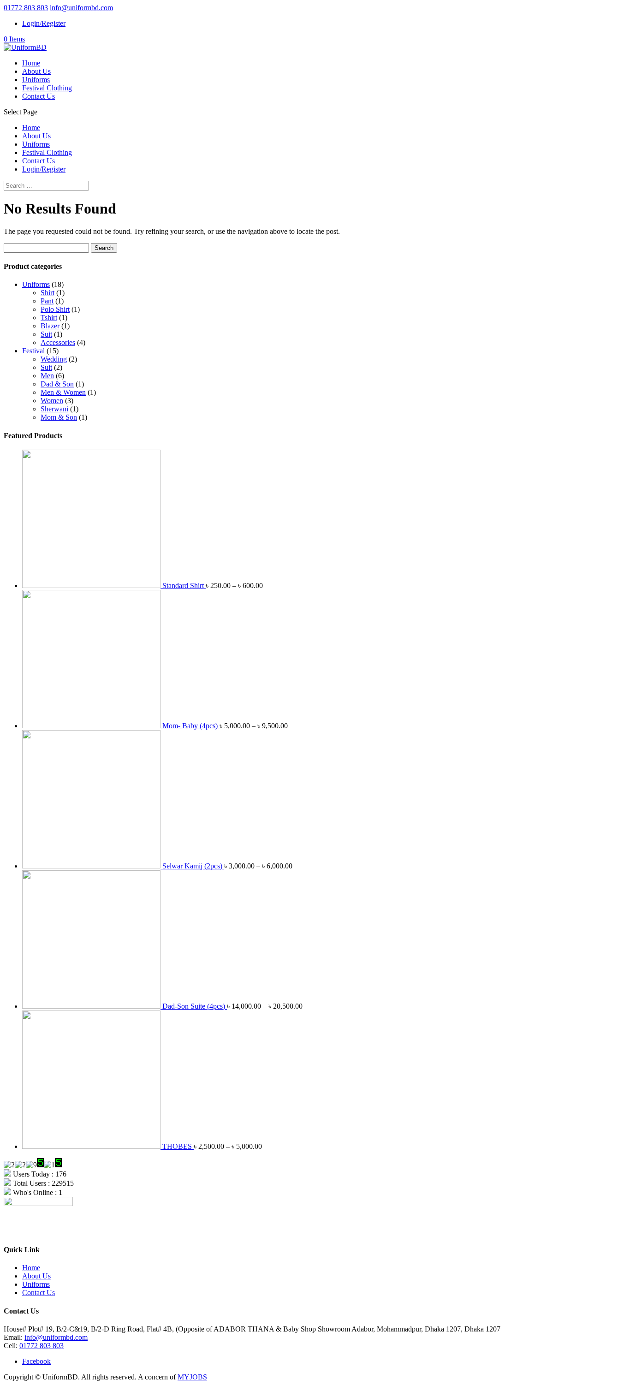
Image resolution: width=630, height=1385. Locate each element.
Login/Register (43, 23)
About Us (36, 71)
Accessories (58, 342)
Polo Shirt (55, 309)
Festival (33, 351)
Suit (46, 334)
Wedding (54, 359)
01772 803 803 (26, 8)
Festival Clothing (47, 88)
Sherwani (54, 409)
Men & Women (63, 392)
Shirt (47, 293)
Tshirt (49, 317)
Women (52, 400)
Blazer (50, 326)
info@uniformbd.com (56, 1337)
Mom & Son (59, 417)
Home (31, 63)
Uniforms (36, 79)
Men (47, 376)
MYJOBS (192, 1377)
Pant (47, 301)
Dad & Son (57, 384)
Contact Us (38, 96)
